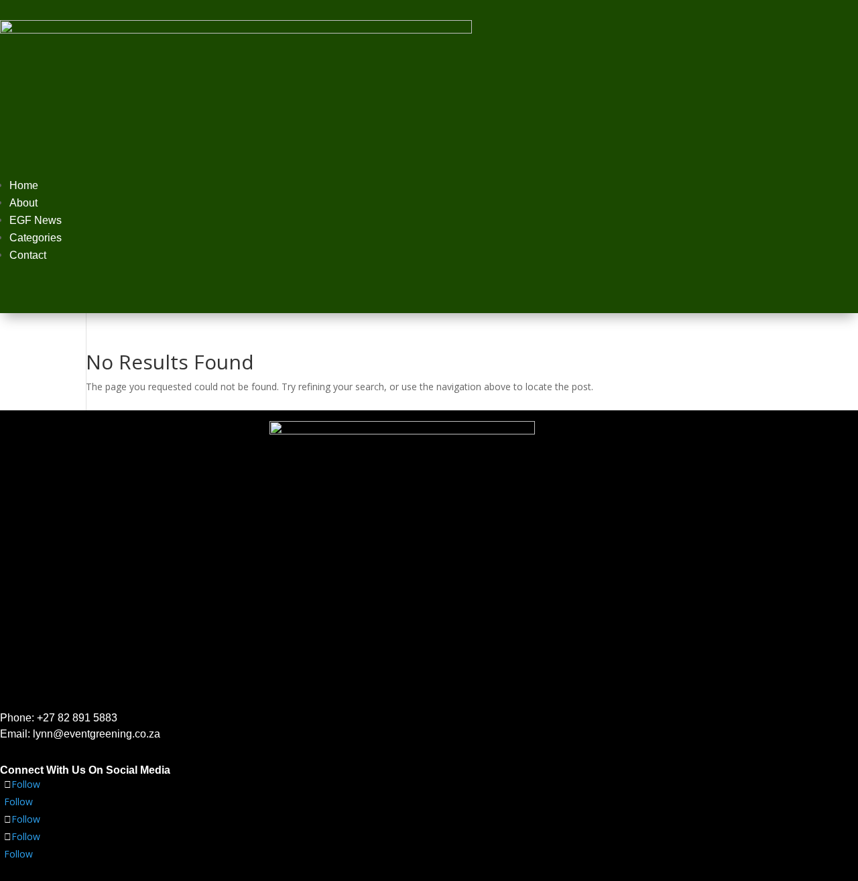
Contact (27, 255)
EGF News (35, 220)
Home (23, 185)
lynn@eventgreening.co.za (96, 734)
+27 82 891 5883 (77, 717)
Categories (35, 237)
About (23, 203)
